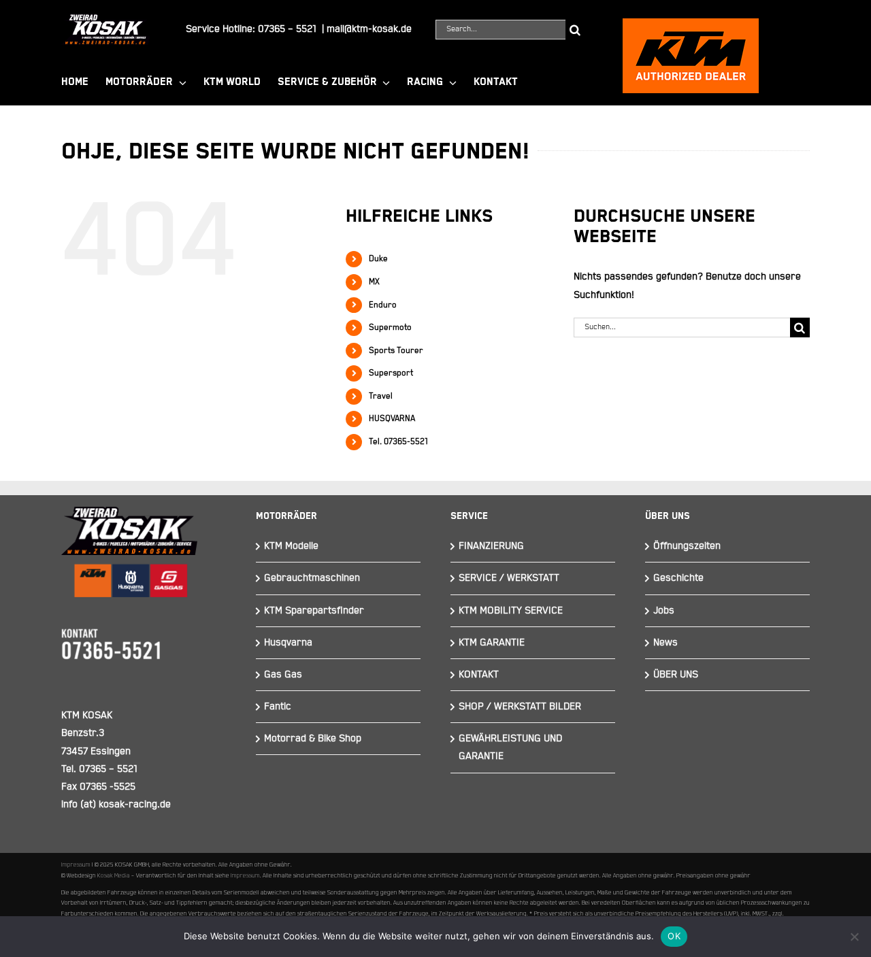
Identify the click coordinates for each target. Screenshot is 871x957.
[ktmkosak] (691, 24)
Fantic (277, 706)
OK (674, 935)
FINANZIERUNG (491, 546)
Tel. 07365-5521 (398, 442)
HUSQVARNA (392, 419)
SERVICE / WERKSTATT (509, 578)
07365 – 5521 (287, 29)
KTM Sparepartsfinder (314, 610)
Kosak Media (113, 875)
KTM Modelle (291, 546)
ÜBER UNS (675, 674)
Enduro (383, 305)
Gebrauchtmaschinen (312, 578)
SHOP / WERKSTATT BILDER (520, 706)
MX (374, 282)
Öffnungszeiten (687, 546)
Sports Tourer (396, 351)
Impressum (76, 864)
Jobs (663, 610)
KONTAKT (479, 674)
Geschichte (678, 578)
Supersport (391, 373)
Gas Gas (283, 674)
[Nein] (854, 936)
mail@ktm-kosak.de (369, 29)
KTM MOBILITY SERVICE (511, 610)
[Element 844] (105, 19)
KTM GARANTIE (492, 642)
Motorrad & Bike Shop (312, 738)
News (665, 642)
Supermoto (390, 327)
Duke (378, 259)
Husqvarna (288, 642)
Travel (381, 396)
